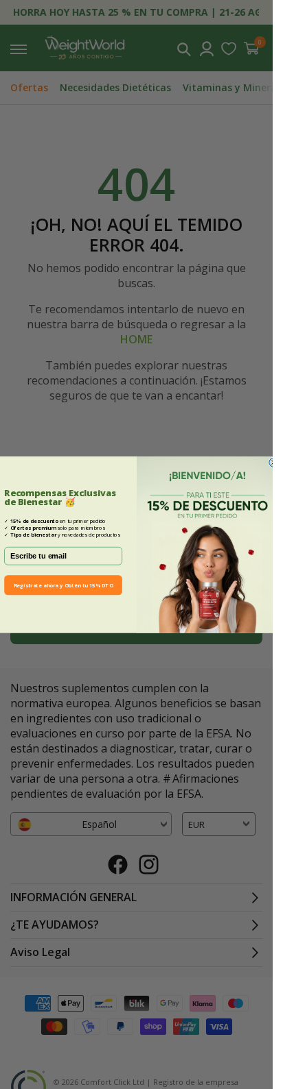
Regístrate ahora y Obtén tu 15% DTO (63, 584)
